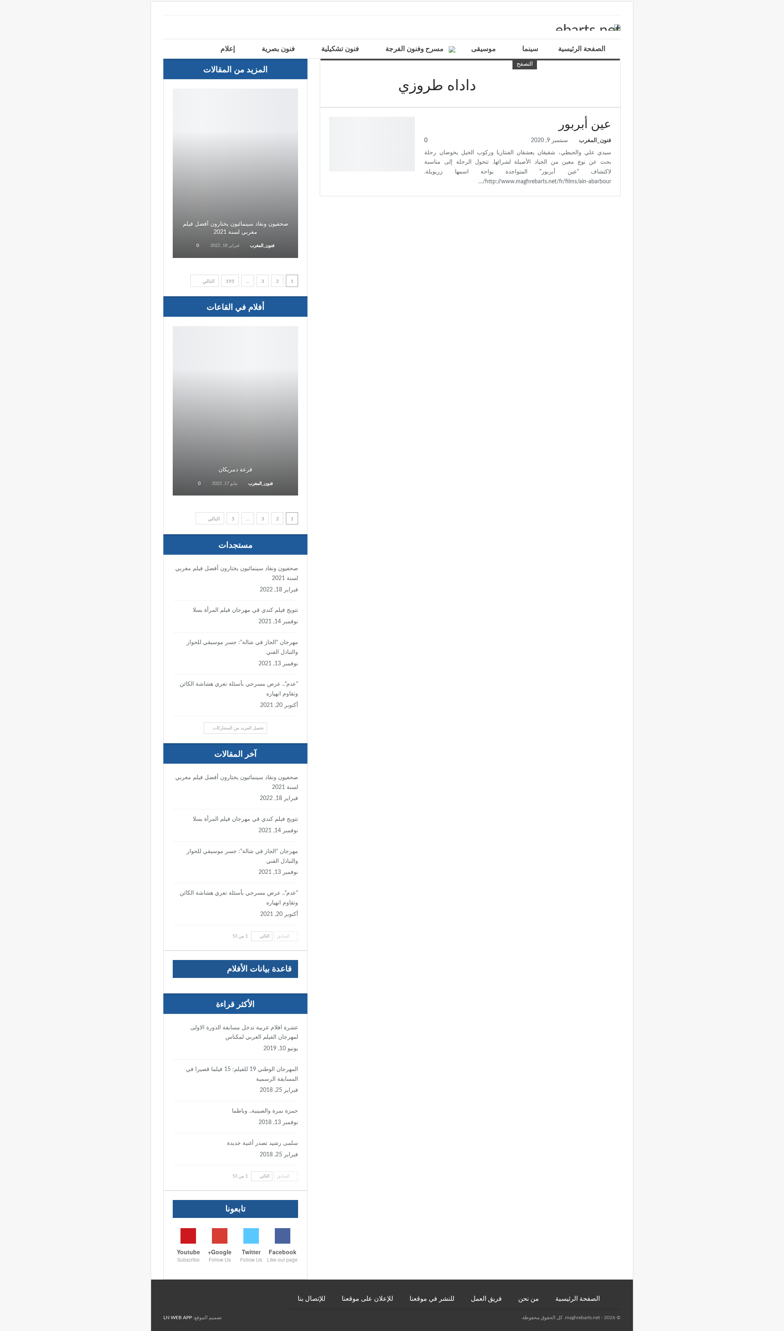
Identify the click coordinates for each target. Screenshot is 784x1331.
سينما (530, 48)
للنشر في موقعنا (432, 1298)
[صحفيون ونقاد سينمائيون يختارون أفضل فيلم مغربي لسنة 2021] (235, 173)
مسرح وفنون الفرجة (414, 48)
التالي (207, 281)
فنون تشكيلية (340, 48)
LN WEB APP (177, 1317)
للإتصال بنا (311, 1298)
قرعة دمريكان (235, 470)
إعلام (227, 48)
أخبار (235, 100)
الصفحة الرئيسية (582, 48)
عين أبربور (585, 124)
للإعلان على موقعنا (367, 1298)
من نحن (528, 1298)
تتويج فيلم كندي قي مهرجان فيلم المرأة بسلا (245, 610)
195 (230, 281)
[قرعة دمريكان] (235, 410)
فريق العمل (486, 1298)
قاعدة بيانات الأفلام (259, 969)
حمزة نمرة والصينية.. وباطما (265, 1111)
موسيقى (483, 48)
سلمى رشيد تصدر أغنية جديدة (262, 1143)
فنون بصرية (278, 48)
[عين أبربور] (372, 144)
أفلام (235, 337)
